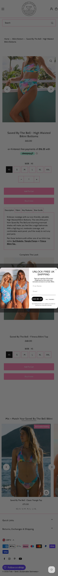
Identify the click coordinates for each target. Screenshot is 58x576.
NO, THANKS (50, 299)
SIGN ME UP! (37, 299)
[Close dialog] (56, 270)
